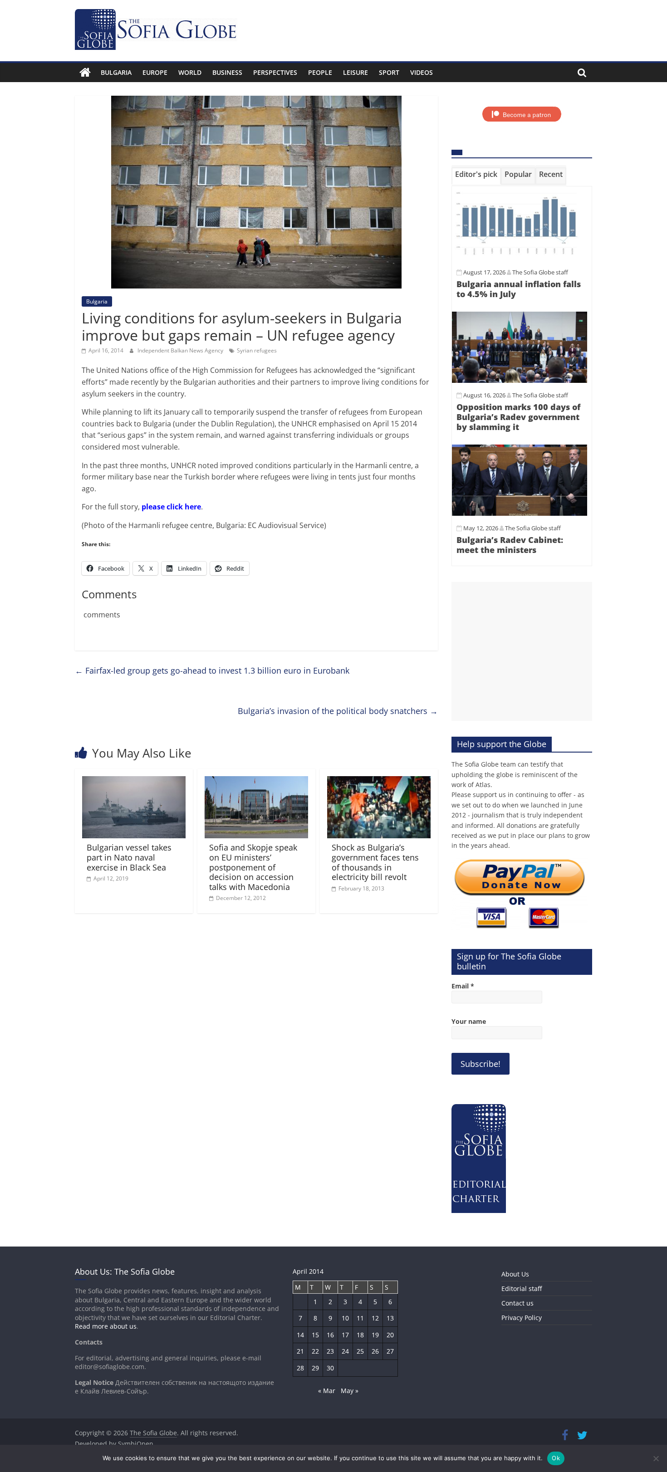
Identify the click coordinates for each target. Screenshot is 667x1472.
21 (300, 1351)
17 (345, 1334)
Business (227, 72)
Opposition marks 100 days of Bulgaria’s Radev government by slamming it (518, 416)
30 (330, 1368)
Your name (468, 1021)
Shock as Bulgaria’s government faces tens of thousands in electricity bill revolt (375, 862)
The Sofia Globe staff (540, 272)
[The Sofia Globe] (85, 72)
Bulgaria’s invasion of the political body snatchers (338, 710)
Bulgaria (116, 72)
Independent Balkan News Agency (181, 350)
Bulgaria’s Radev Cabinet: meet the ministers (509, 544)
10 (345, 1318)
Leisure (355, 72)
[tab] (476, 176)
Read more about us (106, 1326)
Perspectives (275, 72)
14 (300, 1334)
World (189, 72)
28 (300, 1368)
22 (315, 1351)
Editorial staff (521, 1288)
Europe (154, 72)
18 (360, 1334)
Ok (556, 1458)
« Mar (326, 1390)
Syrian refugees (257, 350)
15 (315, 1334)
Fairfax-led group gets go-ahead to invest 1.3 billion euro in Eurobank (212, 670)
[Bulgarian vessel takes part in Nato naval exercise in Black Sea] (134, 782)
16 (330, 1334)
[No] (655, 1458)
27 (390, 1351)
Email (462, 986)
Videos (421, 72)
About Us (515, 1274)
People (320, 72)
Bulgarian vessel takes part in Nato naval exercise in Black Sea (129, 857)
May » (349, 1390)
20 (390, 1334)
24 (345, 1351)
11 (360, 1318)
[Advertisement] (521, 651)
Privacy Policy (521, 1317)
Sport (389, 72)
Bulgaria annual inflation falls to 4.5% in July (518, 289)
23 (330, 1351)
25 (360, 1351)
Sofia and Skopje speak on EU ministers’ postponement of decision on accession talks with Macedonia (253, 867)
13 (390, 1318)
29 (315, 1368)
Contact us (517, 1303)
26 (375, 1351)
